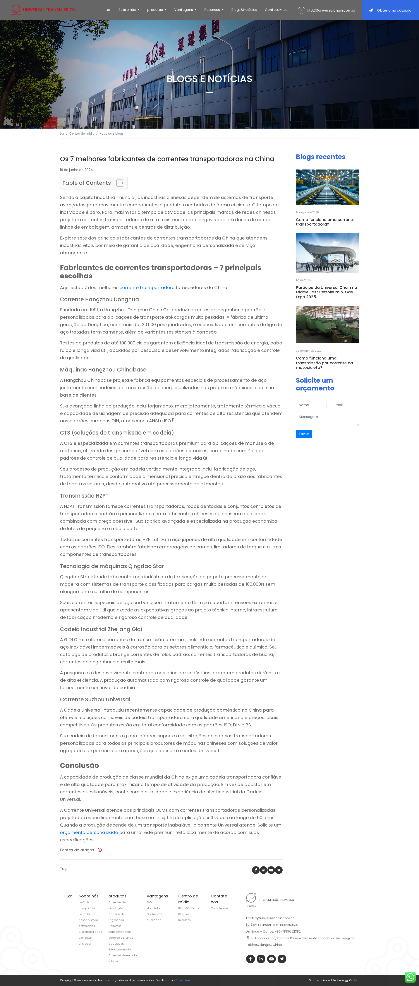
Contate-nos (276, 9)
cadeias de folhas (120, 938)
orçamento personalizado (89, 832)
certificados (87, 926)
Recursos (184, 920)
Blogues (183, 914)
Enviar (304, 433)
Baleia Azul (183, 980)
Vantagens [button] (184, 9)
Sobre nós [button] (127, 9)
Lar (108, 9)
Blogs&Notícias (244, 9)
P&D (149, 902)
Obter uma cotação (394, 10)
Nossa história (88, 920)
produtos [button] (155, 9)
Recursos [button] (212, 9)
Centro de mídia (81, 133)
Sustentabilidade (90, 932)
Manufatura (155, 908)
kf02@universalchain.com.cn (331, 10)
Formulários (87, 914)
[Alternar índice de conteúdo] (118, 183)
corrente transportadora (147, 287)
